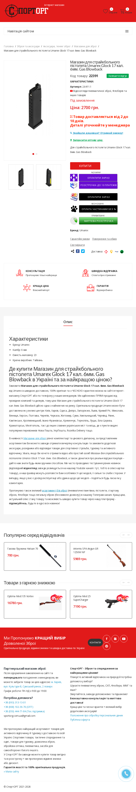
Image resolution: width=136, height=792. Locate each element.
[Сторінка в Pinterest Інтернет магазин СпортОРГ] (106, 646)
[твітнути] (83, 251)
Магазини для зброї (34, 438)
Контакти (95, 642)
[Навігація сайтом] (127, 31)
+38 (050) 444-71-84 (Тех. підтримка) (24, 711)
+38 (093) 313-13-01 (15, 702)
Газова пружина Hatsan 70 (22, 548)
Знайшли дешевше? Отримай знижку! (98, 133)
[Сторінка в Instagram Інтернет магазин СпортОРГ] (115, 638)
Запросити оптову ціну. (88, 140)
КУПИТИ (85, 166)
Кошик (128, 12)
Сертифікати (77, 245)
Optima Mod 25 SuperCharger (81, 597)
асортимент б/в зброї (54, 490)
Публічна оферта (80, 719)
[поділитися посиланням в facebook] (78, 251)
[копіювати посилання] (72, 251)
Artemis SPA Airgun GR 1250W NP (85, 550)
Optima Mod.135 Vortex (20, 596)
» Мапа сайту (11, 771)
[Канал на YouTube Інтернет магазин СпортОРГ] (124, 638)
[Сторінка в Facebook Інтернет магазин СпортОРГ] (106, 638)
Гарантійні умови (80, 238)
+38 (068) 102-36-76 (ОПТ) (18, 707)
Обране (113, 12)
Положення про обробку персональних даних (96, 715)
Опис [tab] (68, 322)
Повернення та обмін (104, 238)
